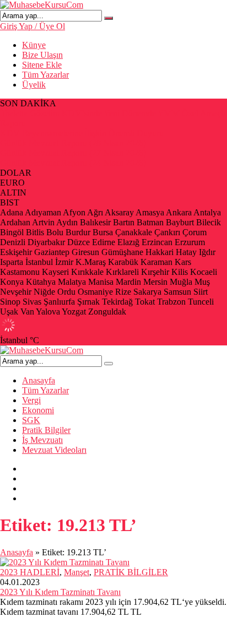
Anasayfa (38, 380)
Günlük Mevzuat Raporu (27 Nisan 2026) (73, 153)
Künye (34, 45)
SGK (31, 420)
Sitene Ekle (42, 64)
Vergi (31, 400)
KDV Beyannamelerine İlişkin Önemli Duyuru (82, 133)
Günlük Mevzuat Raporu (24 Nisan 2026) (73, 162)
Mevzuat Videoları (54, 449)
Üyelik (34, 84)
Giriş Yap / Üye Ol (32, 26)
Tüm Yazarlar (45, 74)
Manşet (76, 572)
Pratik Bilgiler (46, 430)
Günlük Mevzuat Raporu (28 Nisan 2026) (73, 143)
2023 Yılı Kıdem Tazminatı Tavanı (60, 592)
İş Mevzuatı (42, 440)
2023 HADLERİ (30, 572)
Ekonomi (38, 410)
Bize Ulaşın (42, 54)
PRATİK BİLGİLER (131, 572)
